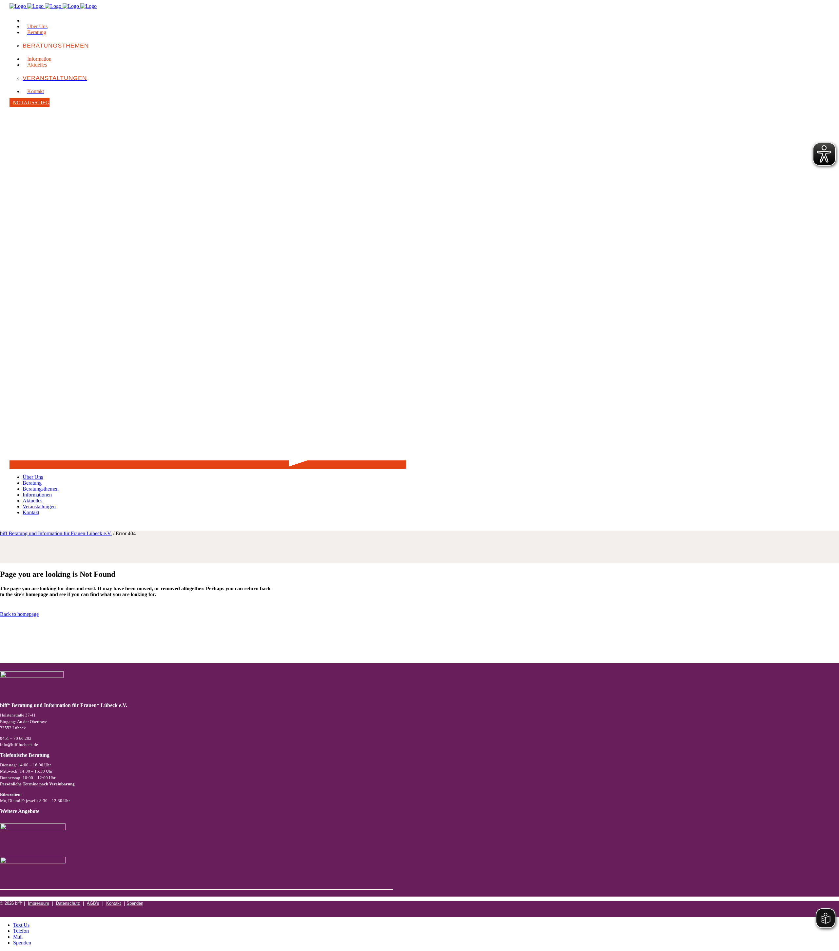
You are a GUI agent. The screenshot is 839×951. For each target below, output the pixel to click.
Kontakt (113, 903)
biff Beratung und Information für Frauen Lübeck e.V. (56, 533)
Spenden (135, 903)
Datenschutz (68, 903)
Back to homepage (19, 614)
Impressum (38, 903)
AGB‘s (93, 903)
